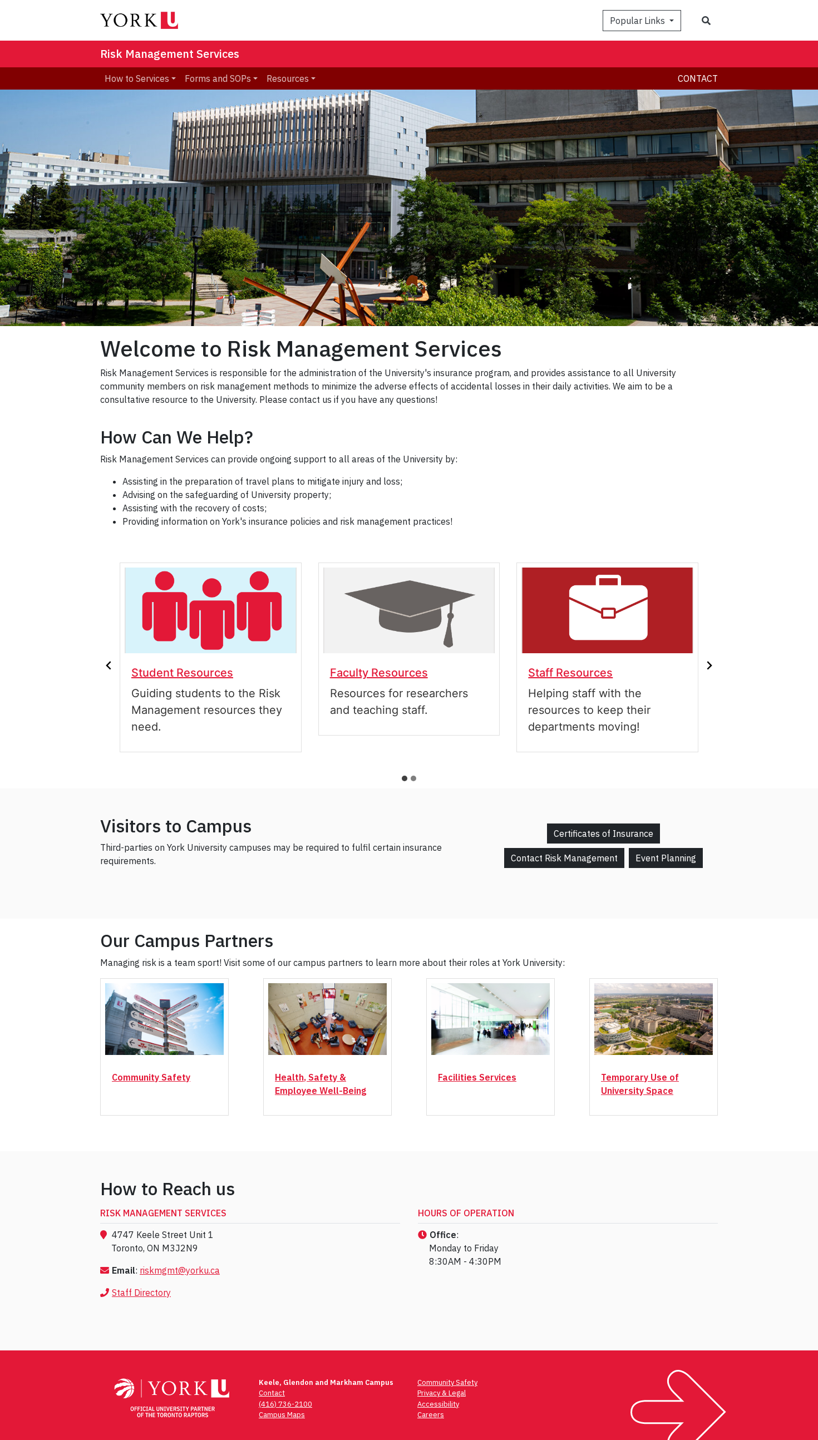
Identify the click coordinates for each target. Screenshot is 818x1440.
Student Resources (182, 672)
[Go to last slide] (109, 665)
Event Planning (665, 858)
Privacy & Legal (441, 1393)
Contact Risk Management (564, 858)
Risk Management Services (169, 53)
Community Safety (151, 1077)
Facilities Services (477, 1077)
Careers (430, 1414)
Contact (698, 78)
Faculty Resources (379, 672)
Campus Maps (282, 1414)
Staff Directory (141, 1292)
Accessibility (438, 1404)
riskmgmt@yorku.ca (180, 1270)
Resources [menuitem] (288, 78)
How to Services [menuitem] (137, 78)
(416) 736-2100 (285, 1404)
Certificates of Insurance (603, 833)
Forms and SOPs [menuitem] (218, 78)
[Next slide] (709, 665)
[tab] (404, 778)
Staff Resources (570, 672)
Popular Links (638, 20)
